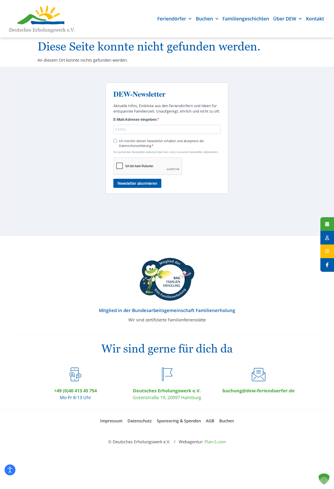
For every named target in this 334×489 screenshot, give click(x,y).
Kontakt (315, 18)
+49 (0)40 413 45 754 (75, 391)
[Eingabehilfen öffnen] (10, 469)
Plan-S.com (215, 441)
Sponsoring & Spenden (179, 420)
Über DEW (284, 18)
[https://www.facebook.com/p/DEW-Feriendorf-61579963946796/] (327, 265)
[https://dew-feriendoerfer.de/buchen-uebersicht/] (327, 224)
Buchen (204, 18)
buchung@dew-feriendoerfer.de (258, 391)
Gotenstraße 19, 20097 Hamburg (167, 397)
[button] (324, 479)
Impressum (111, 420)
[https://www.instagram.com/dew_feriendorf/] (327, 251)
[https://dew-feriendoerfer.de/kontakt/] (327, 237)
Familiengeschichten (245, 18)
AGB (210, 420)
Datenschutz (139, 420)
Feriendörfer (171, 18)
